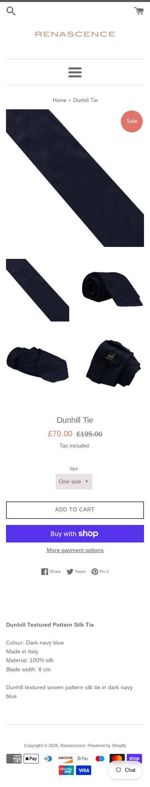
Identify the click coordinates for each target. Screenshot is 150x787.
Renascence (72, 745)
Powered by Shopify (107, 745)
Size (74, 468)
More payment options (75, 550)
